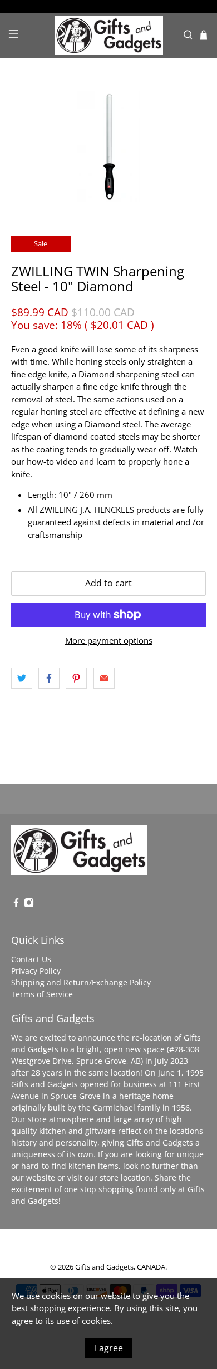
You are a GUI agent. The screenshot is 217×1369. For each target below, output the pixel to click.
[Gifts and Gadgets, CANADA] (109, 36)
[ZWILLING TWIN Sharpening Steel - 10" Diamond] (108, 146)
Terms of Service (42, 994)
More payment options (108, 640)
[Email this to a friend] (104, 678)
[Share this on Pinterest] (76, 678)
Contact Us (31, 959)
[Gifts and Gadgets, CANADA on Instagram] (29, 904)
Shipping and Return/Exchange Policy (81, 982)
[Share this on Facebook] (49, 678)
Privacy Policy (36, 970)
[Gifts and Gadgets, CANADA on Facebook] (16, 904)
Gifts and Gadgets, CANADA (120, 1267)
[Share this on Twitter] (21, 678)
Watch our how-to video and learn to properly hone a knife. (104, 462)
